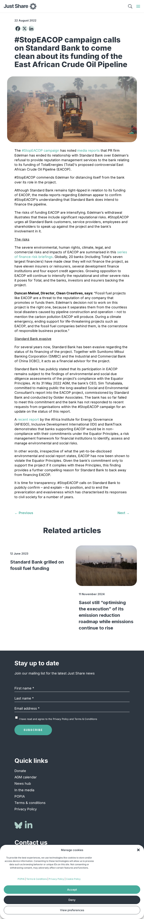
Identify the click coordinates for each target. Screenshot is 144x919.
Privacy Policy (56, 879)
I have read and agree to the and (58, 718)
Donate (20, 771)
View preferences (72, 910)
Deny (72, 900)
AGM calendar (25, 777)
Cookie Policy (73, 879)
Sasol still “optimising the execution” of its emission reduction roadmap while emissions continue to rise (106, 615)
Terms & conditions (30, 803)
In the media (24, 790)
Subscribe (33, 729)
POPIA (21, 879)
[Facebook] (18, 29)
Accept (72, 889)
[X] (25, 29)
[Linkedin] (31, 29)
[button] (138, 850)
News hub (22, 783)
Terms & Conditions (36, 879)
